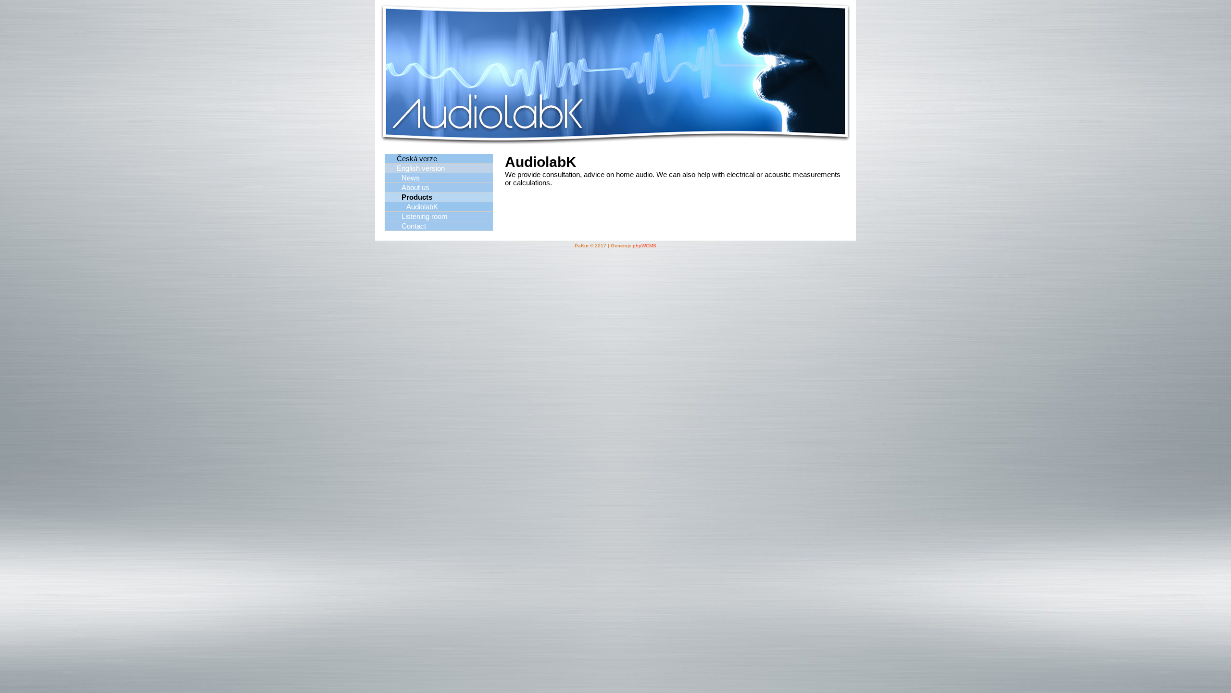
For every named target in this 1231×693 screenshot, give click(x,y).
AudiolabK (422, 207)
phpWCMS (644, 245)
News (411, 178)
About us (415, 187)
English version (421, 168)
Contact (414, 226)
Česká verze (417, 158)
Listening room (425, 216)
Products (417, 197)
